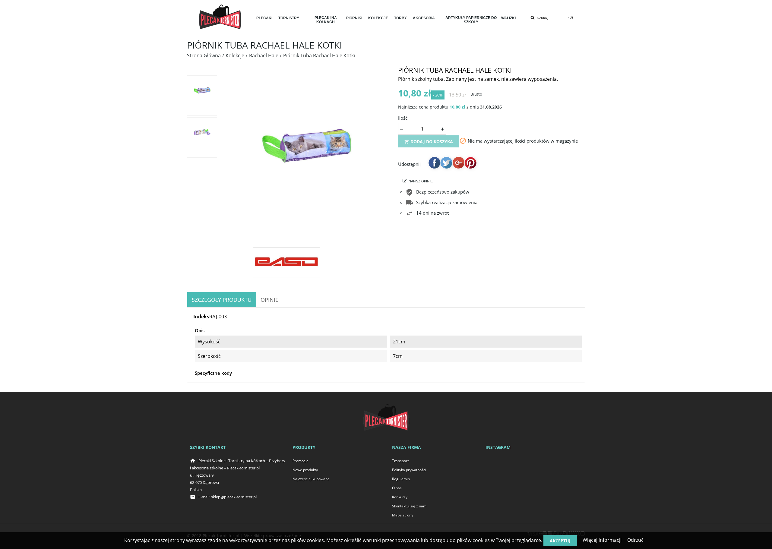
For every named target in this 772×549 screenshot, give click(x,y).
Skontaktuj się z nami (409, 506)
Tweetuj (446, 162)
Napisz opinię (420, 181)
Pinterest (470, 162)
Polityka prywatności (409, 469)
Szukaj (543, 18)
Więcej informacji (602, 540)
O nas (397, 488)
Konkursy (399, 497)
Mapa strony (402, 515)
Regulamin (401, 478)
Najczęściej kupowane (311, 478)
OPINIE (269, 299)
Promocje (300, 460)
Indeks (201, 317)
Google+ (458, 162)
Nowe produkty (305, 469)
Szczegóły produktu (222, 299)
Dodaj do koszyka (428, 141)
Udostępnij (434, 162)
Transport (400, 460)
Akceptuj (560, 541)
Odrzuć (635, 540)
